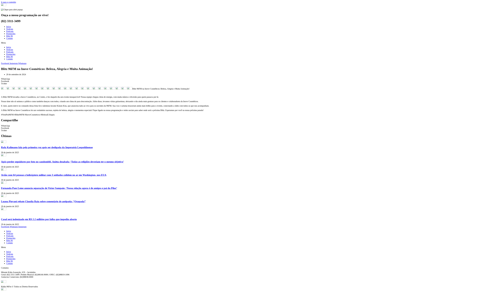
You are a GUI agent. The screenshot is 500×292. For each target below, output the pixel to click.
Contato (9, 38)
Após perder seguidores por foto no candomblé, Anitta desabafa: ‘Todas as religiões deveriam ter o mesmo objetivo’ (62, 161)
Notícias (9, 29)
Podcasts (9, 31)
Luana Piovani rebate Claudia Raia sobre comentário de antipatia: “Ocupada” (43, 201)
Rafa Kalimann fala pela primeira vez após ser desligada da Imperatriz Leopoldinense (47, 147)
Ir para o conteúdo (8, 2)
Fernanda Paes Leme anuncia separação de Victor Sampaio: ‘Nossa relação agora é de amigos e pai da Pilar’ (59, 188)
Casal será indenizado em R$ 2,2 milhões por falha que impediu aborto (39, 219)
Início (8, 27)
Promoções (10, 34)
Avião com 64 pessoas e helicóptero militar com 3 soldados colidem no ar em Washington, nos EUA (53, 175)
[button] (250, 43)
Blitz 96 (9, 36)
